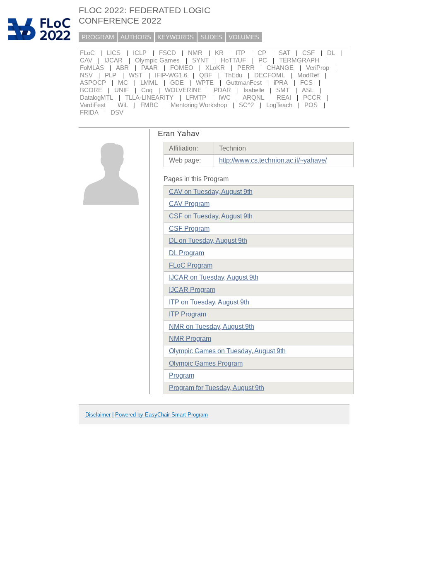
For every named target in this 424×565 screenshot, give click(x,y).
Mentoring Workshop (199, 105)
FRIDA (89, 112)
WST (135, 75)
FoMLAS (92, 68)
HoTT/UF (233, 60)
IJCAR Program (192, 289)
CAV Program (189, 203)
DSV (117, 112)
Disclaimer (98, 415)
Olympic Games (157, 60)
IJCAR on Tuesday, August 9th (213, 277)
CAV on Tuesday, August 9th (211, 191)
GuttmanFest (244, 82)
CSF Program (189, 228)
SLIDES (211, 37)
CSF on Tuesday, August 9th (211, 216)
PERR (246, 68)
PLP (110, 75)
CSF (308, 53)
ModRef (308, 75)
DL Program (186, 252)
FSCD (167, 53)
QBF (205, 75)
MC (123, 82)
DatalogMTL (96, 97)
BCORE (91, 90)
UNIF (121, 90)
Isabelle (253, 90)
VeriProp (317, 68)
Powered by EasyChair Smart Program (161, 415)
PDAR (222, 90)
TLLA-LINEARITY (149, 97)
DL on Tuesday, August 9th (208, 240)
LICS (113, 53)
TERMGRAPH (299, 60)
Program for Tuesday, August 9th (216, 387)
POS (311, 105)
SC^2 (246, 105)
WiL (123, 105)
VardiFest (93, 105)
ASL (307, 90)
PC (262, 60)
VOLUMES (244, 37)
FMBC (149, 105)
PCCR (312, 97)
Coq (146, 90)
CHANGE (280, 68)
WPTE (205, 82)
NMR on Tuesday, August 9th (211, 326)
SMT (282, 90)
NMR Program (190, 338)
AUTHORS (135, 37)
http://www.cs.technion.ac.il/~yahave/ (273, 160)
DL (331, 53)
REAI (284, 97)
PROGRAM (98, 37)
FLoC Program (190, 265)
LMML (149, 82)
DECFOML (269, 75)
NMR (195, 53)
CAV (86, 60)
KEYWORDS (175, 37)
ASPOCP (93, 82)
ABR (122, 68)
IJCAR (113, 60)
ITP (240, 53)
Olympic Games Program (206, 363)
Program (181, 375)
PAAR (149, 68)
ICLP (140, 53)
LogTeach (279, 105)
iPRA (281, 82)
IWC (225, 97)
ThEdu (233, 75)
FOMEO (181, 68)
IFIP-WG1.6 (171, 75)
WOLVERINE (183, 90)
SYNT (200, 60)
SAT (284, 53)
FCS (306, 82)
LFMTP (196, 97)
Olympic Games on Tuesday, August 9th (227, 350)
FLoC (87, 53)
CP (262, 53)
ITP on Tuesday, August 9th (209, 302)
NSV (86, 75)
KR (219, 53)
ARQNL (253, 97)
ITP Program (187, 314)
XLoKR (215, 68)
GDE (177, 82)
